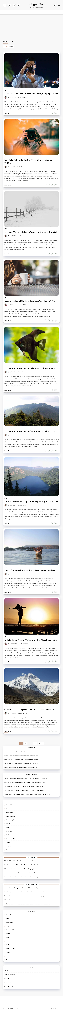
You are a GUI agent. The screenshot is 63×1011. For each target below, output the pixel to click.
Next (40, 744)
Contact (6, 978)
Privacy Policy (8, 982)
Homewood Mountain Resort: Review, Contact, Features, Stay (21, 767)
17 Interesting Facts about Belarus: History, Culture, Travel (30, 431)
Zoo (7, 850)
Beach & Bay (9, 805)
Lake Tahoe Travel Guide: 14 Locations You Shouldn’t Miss (30, 301)
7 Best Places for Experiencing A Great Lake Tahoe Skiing (30, 709)
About (6, 970)
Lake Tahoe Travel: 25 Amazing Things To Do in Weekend (29, 570)
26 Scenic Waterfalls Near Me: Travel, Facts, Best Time (29, 790)
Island (8, 823)
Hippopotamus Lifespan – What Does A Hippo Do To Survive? (31, 778)
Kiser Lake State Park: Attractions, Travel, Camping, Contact (31, 93)
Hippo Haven (37, 4)
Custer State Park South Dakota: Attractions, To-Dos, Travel (21, 763)
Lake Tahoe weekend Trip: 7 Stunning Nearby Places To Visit (31, 501)
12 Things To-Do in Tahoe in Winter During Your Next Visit (30, 232)
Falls (7, 808)
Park (7, 835)
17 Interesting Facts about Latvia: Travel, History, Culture (30, 368)
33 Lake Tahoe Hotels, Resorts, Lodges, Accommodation (19, 751)
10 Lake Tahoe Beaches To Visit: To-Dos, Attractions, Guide (30, 640)
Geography (9, 812)
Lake (5, 90)
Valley (8, 842)
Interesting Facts (11, 820)
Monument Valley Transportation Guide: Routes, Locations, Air (33, 794)
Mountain (9, 831)
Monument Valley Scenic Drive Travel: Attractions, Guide (29, 782)
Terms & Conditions (9, 987)
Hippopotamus (10, 816)
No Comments (23, 97)
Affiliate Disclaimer (9, 974)
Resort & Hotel (10, 838)
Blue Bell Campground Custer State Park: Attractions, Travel (21, 755)
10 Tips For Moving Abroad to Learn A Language (30, 786)
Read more (7, 113)
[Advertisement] (31, 26)
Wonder (8, 846)
